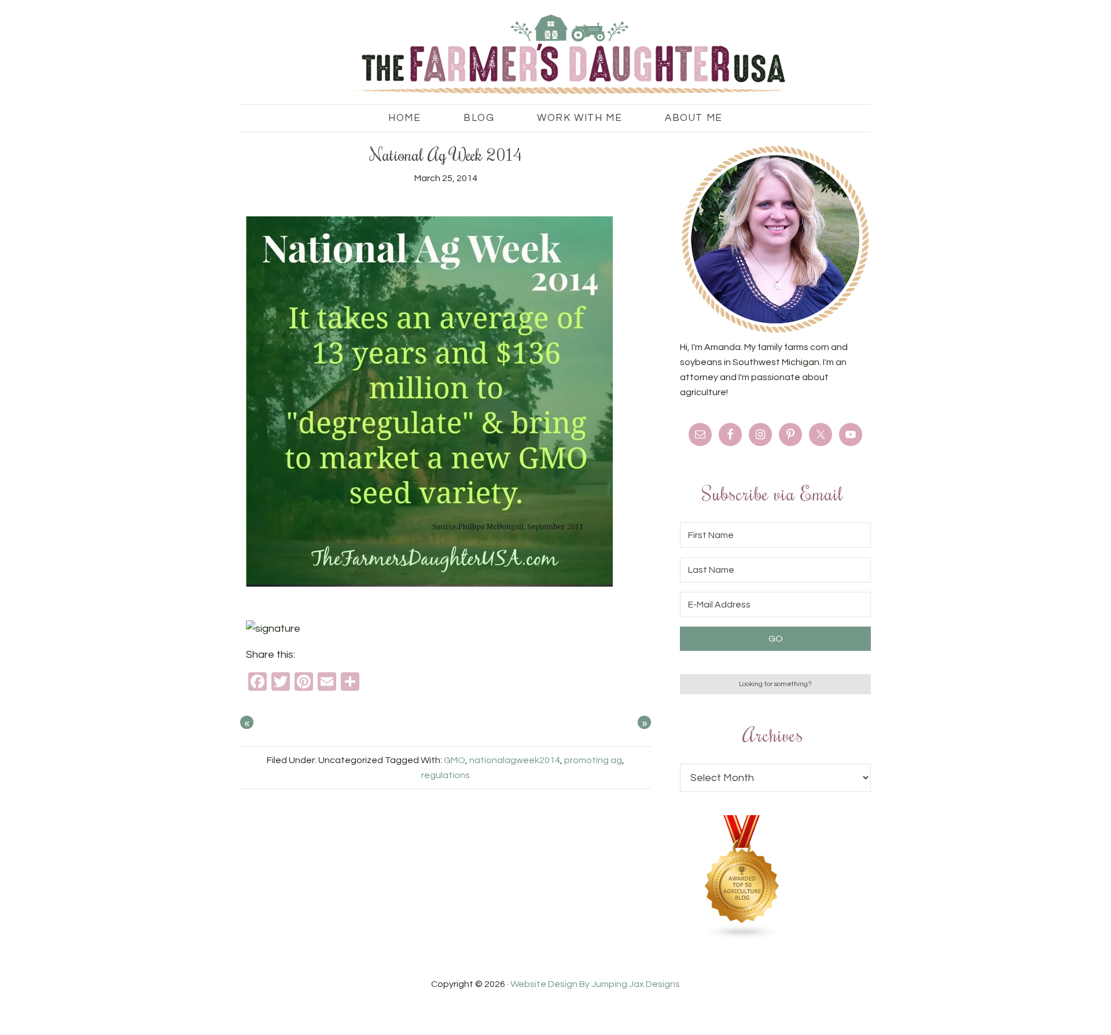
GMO (454, 760)
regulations (445, 775)
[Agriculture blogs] (742, 937)
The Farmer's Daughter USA (555, 55)
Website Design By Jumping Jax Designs (595, 984)
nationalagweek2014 (514, 760)
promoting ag (593, 760)
